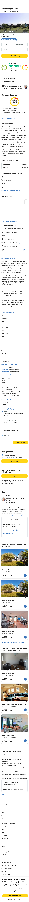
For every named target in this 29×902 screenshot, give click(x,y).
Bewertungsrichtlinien (7, 483)
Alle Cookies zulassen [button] (15, 895)
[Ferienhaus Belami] (14, 557)
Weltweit (4, 816)
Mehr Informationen (6, 118)
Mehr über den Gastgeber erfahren (10, 515)
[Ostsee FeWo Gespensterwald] (14, 661)
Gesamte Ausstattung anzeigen (9, 190)
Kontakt (3, 858)
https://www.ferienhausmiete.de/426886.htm (13, 796)
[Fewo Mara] (14, 619)
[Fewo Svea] (14, 723)
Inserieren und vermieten (8, 865)
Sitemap (3, 819)
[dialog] (15, 889)
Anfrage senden (20, 442)
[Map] (14, 208)
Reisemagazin (5, 852)
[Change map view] (3, 201)
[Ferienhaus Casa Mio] (14, 588)
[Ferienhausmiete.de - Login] (20, 2)
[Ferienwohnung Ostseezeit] (14, 692)
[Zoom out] (26, 203)
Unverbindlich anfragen (14, 56)
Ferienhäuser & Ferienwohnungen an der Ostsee (14, 767)
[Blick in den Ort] (14, 23)
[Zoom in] (26, 201)
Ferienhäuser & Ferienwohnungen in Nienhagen (14, 778)
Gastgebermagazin (6, 868)
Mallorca (4, 813)
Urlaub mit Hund (15, 782)
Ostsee (3, 810)
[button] (23, 2)
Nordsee (3, 807)
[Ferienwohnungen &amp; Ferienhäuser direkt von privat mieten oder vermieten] (2, 2)
